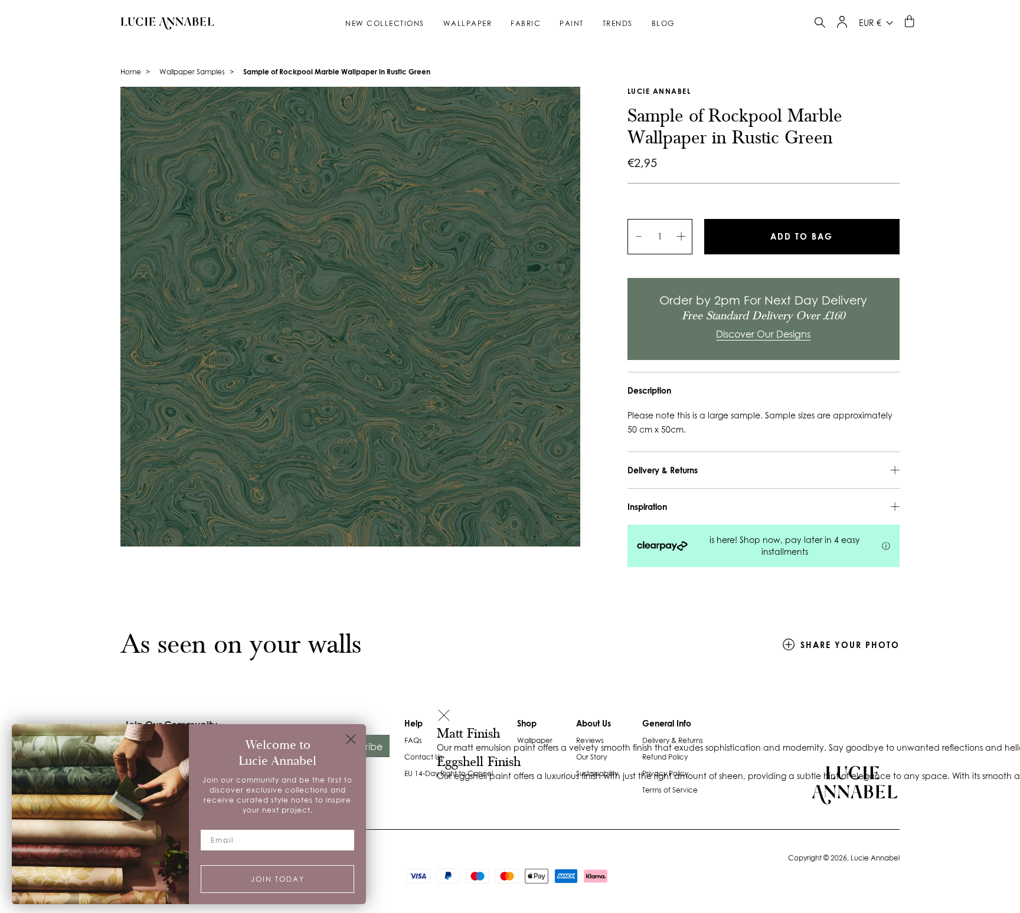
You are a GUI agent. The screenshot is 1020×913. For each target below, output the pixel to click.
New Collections (384, 23)
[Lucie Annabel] (162, 23)
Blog (663, 23)
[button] (444, 716)
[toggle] (820, 24)
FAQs (413, 740)
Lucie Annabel (659, 91)
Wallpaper (467, 23)
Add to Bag (801, 236)
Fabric (526, 23)
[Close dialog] (351, 739)
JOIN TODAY (278, 879)
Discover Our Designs (763, 334)
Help (413, 723)
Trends (618, 23)
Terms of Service (670, 790)
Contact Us (423, 757)
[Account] (842, 25)
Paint (572, 23)
